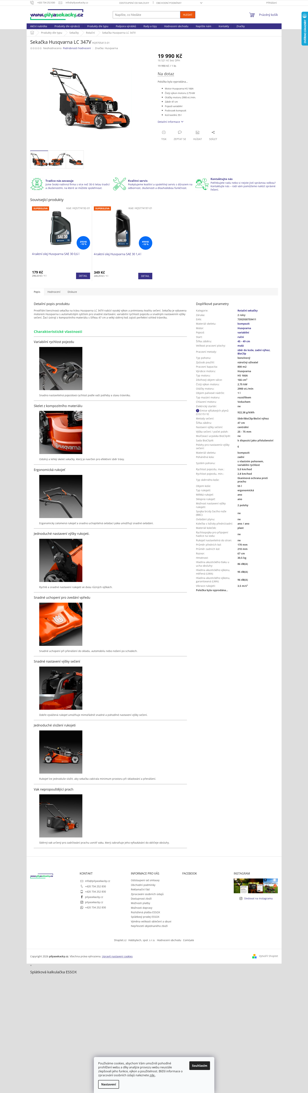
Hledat (187, 14)
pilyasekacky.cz (94, 897)
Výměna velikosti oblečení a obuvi (151, 921)
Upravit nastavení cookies (117, 956)
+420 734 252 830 (95, 886)
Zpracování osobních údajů (147, 894)
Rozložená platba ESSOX (145, 912)
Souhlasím (199, 1066)
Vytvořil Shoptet (268, 956)
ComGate (188, 940)
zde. (152, 1075)
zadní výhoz (262, 350)
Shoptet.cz (120, 940)
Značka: (106, 48)
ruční (241, 337)
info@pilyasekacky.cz (97, 881)
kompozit (244, 323)
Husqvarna (244, 328)
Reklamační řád (140, 889)
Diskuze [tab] (72, 291)
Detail (83, 275)
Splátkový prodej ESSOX (145, 916)
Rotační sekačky (248, 310)
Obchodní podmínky (168, 2)
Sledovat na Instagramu (258, 898)
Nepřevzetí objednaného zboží (149, 926)
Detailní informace (169, 121)
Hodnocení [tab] (53, 291)
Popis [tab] (37, 291)
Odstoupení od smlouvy (134, 2)
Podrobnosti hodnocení (77, 48)
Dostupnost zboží (141, 898)
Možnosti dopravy (141, 907)
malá (241, 345)
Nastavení (108, 1084)
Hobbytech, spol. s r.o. (141, 940)
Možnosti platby (140, 903)
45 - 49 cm (244, 341)
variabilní (243, 332)
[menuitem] (39, 26)
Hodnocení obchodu (169, 940)
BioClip (242, 353)
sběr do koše (246, 350)
